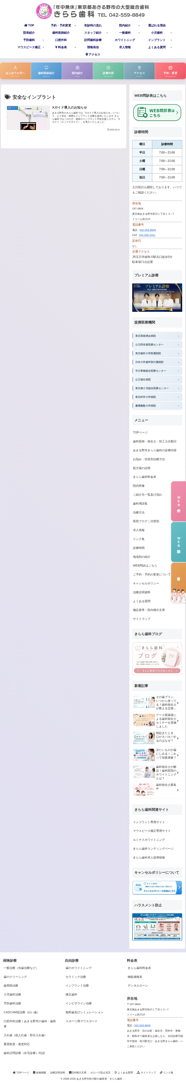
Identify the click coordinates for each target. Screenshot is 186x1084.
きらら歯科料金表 (144, 476)
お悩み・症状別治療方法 (149, 459)
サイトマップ (141, 618)
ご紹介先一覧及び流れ (147, 494)
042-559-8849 (148, 230)
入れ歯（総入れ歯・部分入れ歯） (25, 1035)
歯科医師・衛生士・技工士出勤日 (155, 441)
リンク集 (139, 539)
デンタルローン (138, 985)
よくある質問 (141, 601)
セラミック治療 (76, 976)
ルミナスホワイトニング (149, 839)
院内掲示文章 (78, 1072)
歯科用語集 (140, 503)
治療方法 (139, 512)
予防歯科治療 (12, 1003)
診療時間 (139, 547)
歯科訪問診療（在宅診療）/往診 (24, 1053)
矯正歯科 (71, 994)
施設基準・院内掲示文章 (149, 609)
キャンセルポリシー (146, 583)
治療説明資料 (141, 592)
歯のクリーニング (15, 976)
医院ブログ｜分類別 (146, 521)
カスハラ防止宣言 (100, 1072)
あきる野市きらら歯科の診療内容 (155, 450)
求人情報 (139, 530)
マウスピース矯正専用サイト (152, 830)
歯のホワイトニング (79, 967)
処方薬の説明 (141, 468)
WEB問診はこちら (145, 565)
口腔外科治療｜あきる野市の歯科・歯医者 (30, 1024)
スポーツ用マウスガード (82, 1021)
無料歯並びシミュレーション (84, 1012)
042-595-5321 (147, 235)
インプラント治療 (77, 985)
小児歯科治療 (12, 994)
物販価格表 (135, 976)
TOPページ (140, 432)
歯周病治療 (11, 985)
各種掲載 (40, 1072)
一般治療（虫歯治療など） (21, 967)
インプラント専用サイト (149, 822)
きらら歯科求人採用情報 (149, 857)
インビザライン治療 (79, 1003)
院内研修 (139, 485)
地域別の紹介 (141, 556)
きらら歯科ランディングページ (153, 848)
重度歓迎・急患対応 (17, 1044)
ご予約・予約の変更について (152, 574)
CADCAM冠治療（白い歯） (22, 1012)
